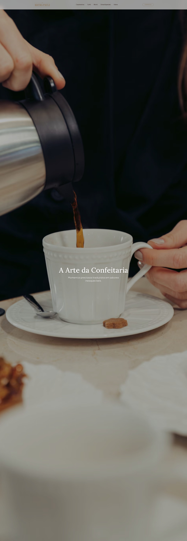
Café (89, 4)
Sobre (116, 4)
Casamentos (80, 4)
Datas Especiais (106, 4)
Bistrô (96, 4)
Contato (148, 4)
